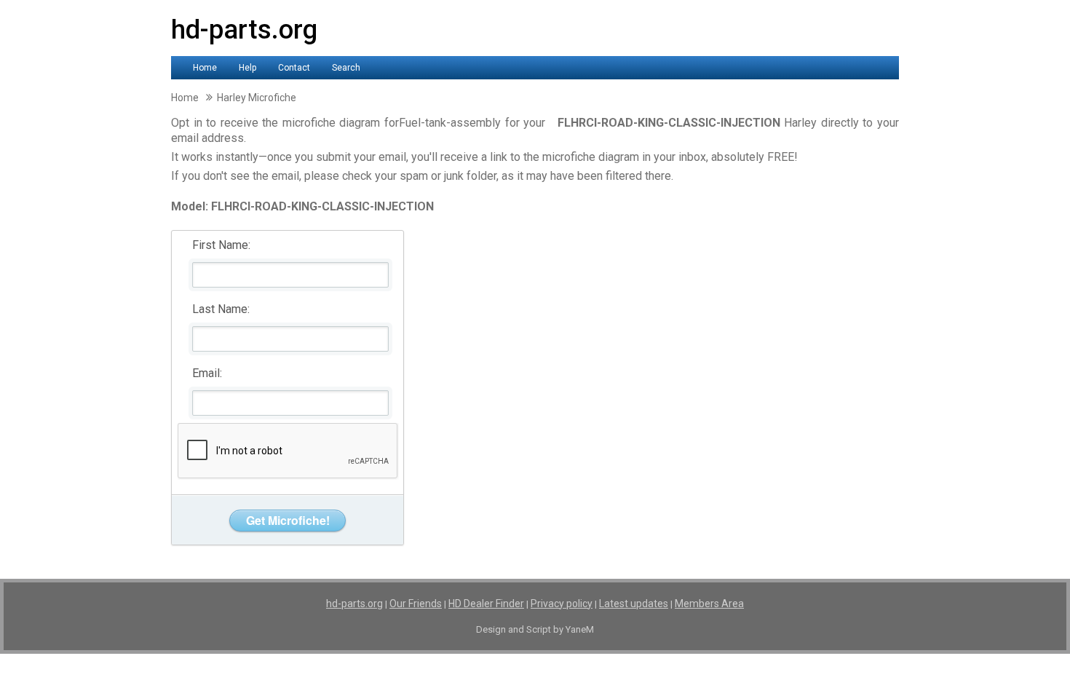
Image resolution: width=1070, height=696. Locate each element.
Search (346, 68)
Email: (207, 373)
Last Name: (221, 309)
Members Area (709, 603)
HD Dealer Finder (486, 603)
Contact (294, 68)
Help (247, 68)
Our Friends (415, 603)
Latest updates (633, 603)
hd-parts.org (244, 30)
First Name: (221, 245)
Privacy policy (562, 603)
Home (205, 68)
